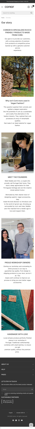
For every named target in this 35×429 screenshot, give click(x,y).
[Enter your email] (32, 389)
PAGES (3, 374)
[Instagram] (19, 420)
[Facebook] (13, 420)
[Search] (31, 13)
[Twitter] (16, 420)
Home (2, 17)
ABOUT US (5, 364)
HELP (3, 369)
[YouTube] (21, 420)
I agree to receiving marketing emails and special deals (18, 394)
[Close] (0, 428)
